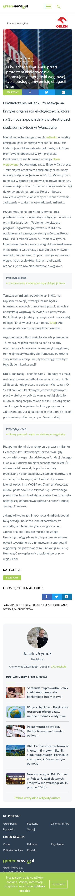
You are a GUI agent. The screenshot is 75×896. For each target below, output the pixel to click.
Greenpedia (10, 824)
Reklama (32, 844)
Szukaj (31, 829)
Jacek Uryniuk (24, 58)
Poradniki (8, 829)
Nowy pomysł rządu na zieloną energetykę (35, 434)
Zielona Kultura (60, 824)
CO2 (39, 605)
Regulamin (57, 844)
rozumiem (58, 884)
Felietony (32, 824)
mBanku (51, 137)
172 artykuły (58, 667)
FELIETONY (12, 92)
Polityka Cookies (13, 850)
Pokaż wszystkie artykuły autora (38, 798)
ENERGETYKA (25, 609)
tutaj (53, 322)
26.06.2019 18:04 (24, 61)
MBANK (13, 605)
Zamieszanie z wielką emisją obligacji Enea (35, 283)
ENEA (46, 605)
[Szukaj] (59, 7)
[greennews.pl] (15, 7)
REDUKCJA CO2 (27, 605)
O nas (6, 844)
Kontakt (32, 850)
